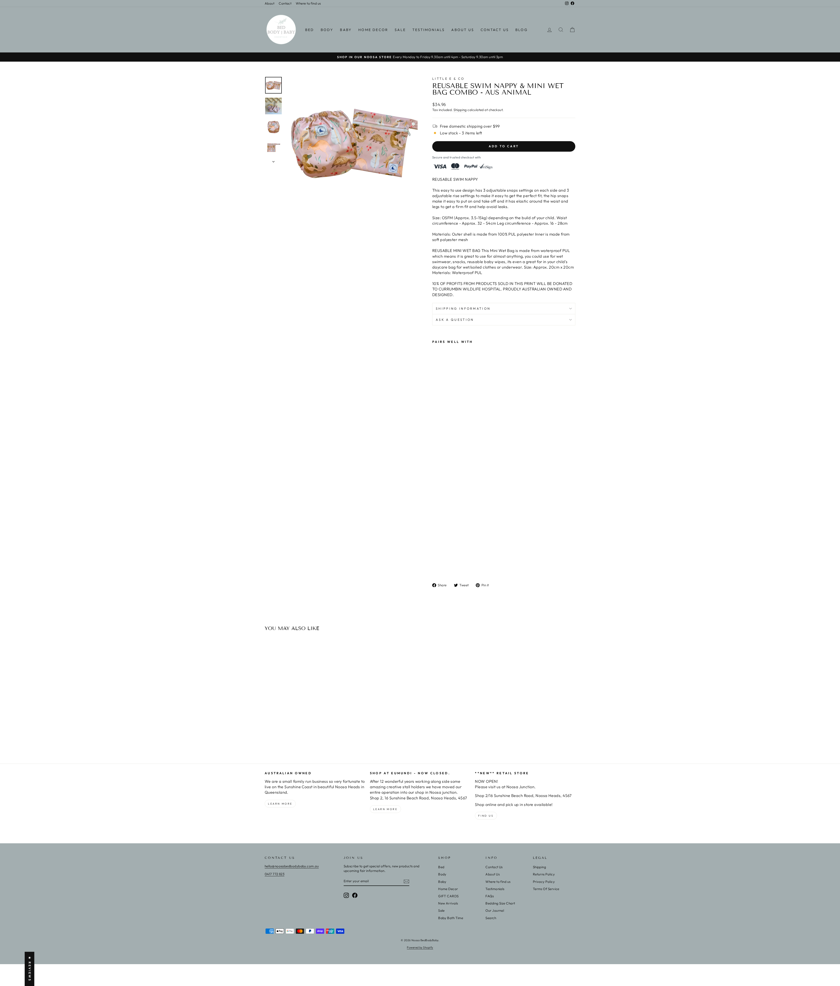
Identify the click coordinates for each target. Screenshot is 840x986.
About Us (462, 30)
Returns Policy (544, 874)
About (269, 3)
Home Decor (373, 30)
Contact (285, 3)
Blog (521, 30)
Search (490, 918)
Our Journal (494, 910)
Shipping (460, 110)
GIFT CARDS (448, 896)
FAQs (489, 896)
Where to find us (308, 3)
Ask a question (455, 320)
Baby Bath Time (450, 918)
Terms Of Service (546, 889)
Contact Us (495, 30)
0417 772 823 (274, 874)
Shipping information (463, 309)
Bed (309, 30)
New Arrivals (448, 903)
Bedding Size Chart (500, 903)
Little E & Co (448, 79)
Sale (400, 30)
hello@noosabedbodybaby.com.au (292, 866)
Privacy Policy (544, 882)
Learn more (280, 803)
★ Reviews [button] (30, 968)
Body (327, 30)
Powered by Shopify (420, 947)
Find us (486, 815)
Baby (346, 30)
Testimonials (428, 30)
